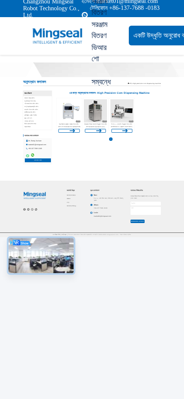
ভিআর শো (99, 53)
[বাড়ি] (57, 36)
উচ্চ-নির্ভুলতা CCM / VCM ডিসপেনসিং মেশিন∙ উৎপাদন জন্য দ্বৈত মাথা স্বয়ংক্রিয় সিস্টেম (69, 125)
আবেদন (69, 199)
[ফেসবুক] (24, 209)
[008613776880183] (84, 15)
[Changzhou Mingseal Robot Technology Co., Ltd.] (34, 195)
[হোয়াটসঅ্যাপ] (27, 155)
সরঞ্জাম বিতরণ (99, 30)
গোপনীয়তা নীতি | (57, 234)
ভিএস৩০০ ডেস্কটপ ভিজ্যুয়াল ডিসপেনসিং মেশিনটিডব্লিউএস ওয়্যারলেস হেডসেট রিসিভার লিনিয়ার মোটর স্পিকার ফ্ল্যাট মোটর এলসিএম (122, 126)
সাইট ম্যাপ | (65, 234)
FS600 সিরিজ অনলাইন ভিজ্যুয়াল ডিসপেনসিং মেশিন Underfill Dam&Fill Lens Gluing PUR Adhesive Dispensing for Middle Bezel (95, 127)
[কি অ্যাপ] (32, 209)
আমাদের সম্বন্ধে (71, 195)
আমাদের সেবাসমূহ (71, 206)
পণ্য (68, 202)
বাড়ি (131, 83)
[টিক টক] (28, 209)
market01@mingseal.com (37, 145)
